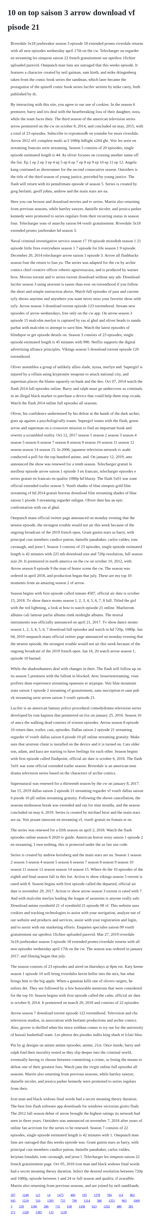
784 (109, 1195)
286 (46, 1206)
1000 (136, 1200)
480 (119, 1206)
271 (13, 1212)
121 (37, 1195)
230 (21, 1206)
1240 (25, 1195)
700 (74, 1200)
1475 (60, 1195)
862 (132, 1195)
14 (48, 1195)
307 (13, 1195)
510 (37, 1200)
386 (99, 1200)
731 (57, 1206)
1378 (97, 1195)
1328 (25, 1212)
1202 (106, 1206)
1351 (111, 1200)
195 (84, 1195)
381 (130, 1206)
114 (121, 1195)
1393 (50, 1200)
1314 (87, 1200)
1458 (82, 1206)
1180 (34, 1206)
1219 (25, 1200)
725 (62, 1200)
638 (69, 1206)
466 (72, 1195)
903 (124, 1200)
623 (94, 1206)
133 (51, 1212)
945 (13, 1200)
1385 (38, 1212)
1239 (63, 1212)
